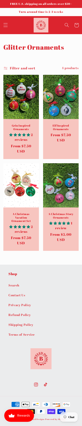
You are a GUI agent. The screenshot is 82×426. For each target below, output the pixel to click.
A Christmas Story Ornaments (61, 215)
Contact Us (16, 295)
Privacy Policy (19, 305)
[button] (5, 25)
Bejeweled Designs (35, 419)
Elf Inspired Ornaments (61, 127)
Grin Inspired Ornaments (21, 127)
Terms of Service (21, 334)
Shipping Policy (20, 324)
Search (13, 285)
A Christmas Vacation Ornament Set (21, 217)
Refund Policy (19, 315)
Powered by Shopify (55, 419)
